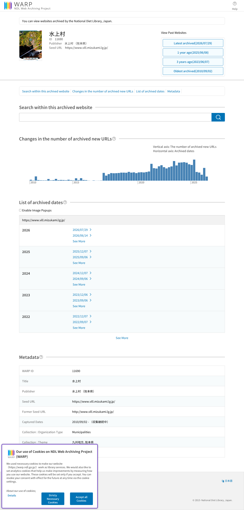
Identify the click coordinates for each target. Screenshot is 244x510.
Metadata (173, 91)
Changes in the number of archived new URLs (102, 91)
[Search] (218, 117)
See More (79, 241)
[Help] (114, 139)
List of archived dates (150, 91)
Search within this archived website (45, 91)
